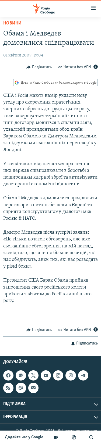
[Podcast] (21, 388)
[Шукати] (91, 437)
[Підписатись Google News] (21, 375)
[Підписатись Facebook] (8, 375)
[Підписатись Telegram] (83, 375)
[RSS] (8, 388)
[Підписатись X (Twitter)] (33, 375)
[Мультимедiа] (56, 437)
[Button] (39, 67)
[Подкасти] (74, 437)
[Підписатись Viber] (70, 375)
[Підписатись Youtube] (46, 375)
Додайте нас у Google (24, 437)
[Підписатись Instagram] (58, 375)
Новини (12, 23)
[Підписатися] (33, 388)
